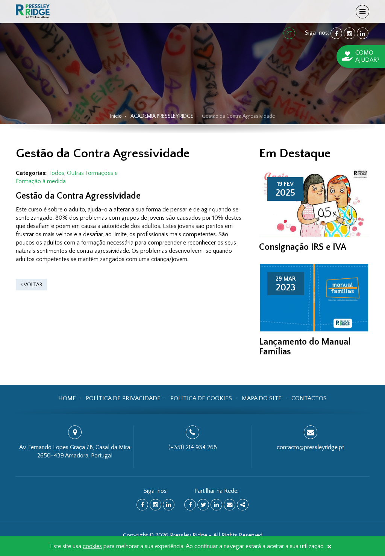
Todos (56, 173)
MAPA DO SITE (262, 398)
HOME (67, 398)
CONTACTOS (309, 398)
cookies (92, 546)
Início (116, 116)
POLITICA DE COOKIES (201, 398)
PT (289, 33)
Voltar (32, 285)
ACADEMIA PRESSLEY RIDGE (161, 116)
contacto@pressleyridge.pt (310, 447)
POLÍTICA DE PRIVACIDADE (123, 398)
